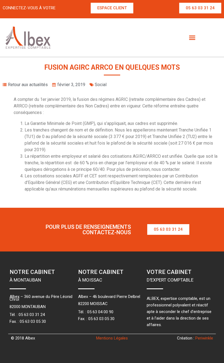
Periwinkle (204, 338)
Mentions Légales (112, 338)
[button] (112, 8)
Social (101, 84)
